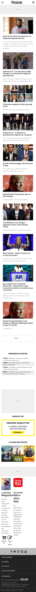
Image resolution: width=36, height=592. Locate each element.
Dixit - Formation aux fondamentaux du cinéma (13, 586)
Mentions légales (5, 590)
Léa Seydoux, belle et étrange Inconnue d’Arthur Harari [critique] (17, 368)
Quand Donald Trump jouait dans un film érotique (17, 195)
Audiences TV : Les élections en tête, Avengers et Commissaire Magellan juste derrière (17, 74)
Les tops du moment (8, 571)
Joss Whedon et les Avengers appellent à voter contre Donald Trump (15, 225)
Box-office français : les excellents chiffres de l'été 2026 (16, 364)
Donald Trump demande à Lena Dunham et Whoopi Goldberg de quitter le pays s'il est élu (18, 323)
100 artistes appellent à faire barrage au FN (17, 105)
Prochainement (6, 557)
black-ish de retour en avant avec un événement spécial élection (17, 37)
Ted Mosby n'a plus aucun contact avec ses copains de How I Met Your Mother (17, 373)
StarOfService (25, 584)
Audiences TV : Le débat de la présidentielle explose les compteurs (17, 134)
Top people (5, 566)
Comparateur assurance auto (8, 582)
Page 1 (16, 338)
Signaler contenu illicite (17, 590)
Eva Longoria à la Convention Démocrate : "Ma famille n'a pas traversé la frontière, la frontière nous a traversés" (18, 287)
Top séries (5, 562)
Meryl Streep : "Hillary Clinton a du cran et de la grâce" (16, 254)
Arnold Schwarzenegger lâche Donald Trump (18, 164)
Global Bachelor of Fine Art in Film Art (11, 584)
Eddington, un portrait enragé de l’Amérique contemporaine (15, 359)
